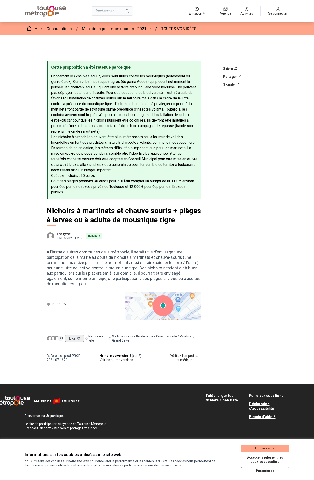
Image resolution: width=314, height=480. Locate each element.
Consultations (59, 28)
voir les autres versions (116, 360)
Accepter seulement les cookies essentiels (265, 459)
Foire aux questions (266, 395)
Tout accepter (265, 448)
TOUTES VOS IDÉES (179, 28)
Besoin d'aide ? (262, 417)
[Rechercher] (127, 11)
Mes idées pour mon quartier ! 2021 (114, 28)
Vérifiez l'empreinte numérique (184, 358)
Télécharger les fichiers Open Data (222, 397)
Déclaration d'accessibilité (261, 406)
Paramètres (265, 471)
